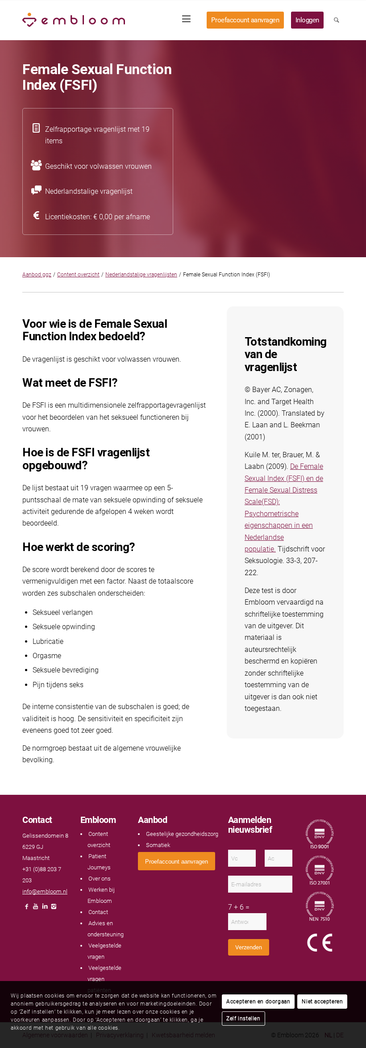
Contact (98, 912)
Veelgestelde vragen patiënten (104, 979)
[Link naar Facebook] (26, 909)
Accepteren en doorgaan (258, 1001)
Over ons (99, 878)
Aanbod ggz (36, 274)
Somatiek (158, 845)
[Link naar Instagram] (53, 909)
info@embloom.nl (44, 891)
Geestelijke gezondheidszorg (182, 834)
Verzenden (248, 947)
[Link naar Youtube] (35, 909)
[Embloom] (73, 20)
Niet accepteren (322, 1001)
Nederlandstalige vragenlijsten (141, 274)
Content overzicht (78, 274)
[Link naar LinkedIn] (44, 909)
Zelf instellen (243, 1018)
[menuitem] (189, 20)
